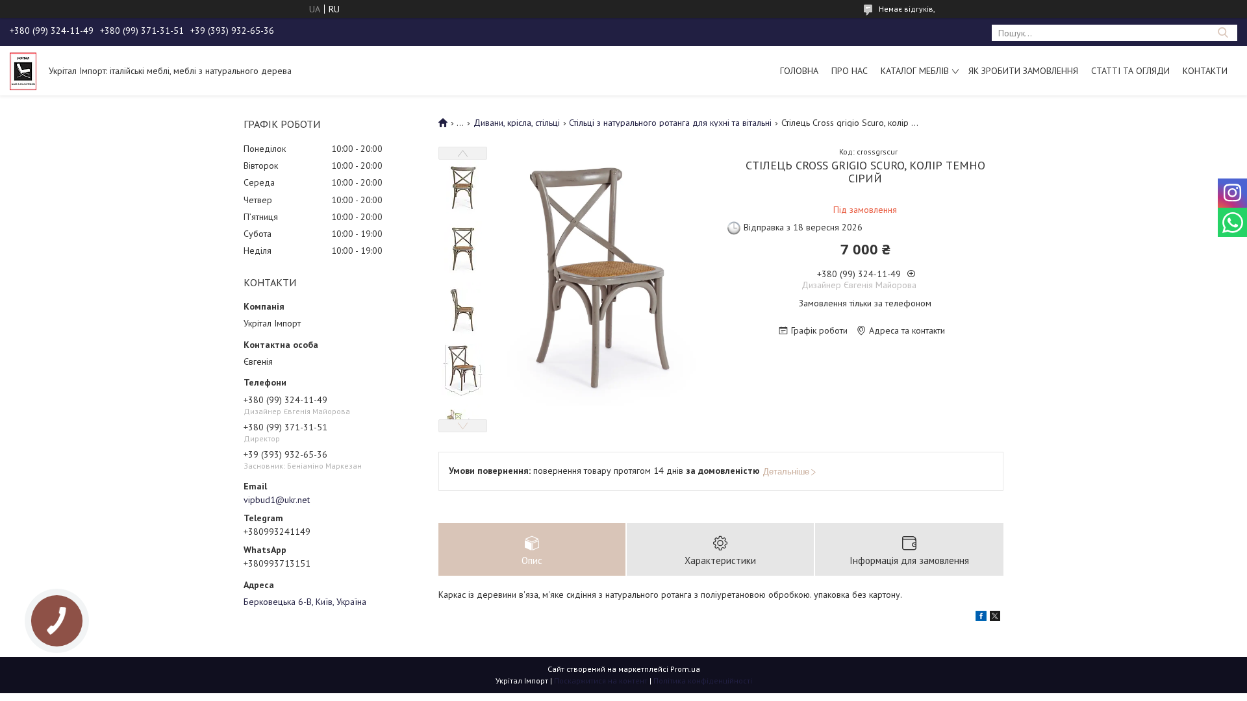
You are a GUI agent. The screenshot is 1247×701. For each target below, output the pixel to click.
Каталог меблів (915, 71)
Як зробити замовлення (1023, 71)
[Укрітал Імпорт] (23, 71)
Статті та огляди (1130, 71)
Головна (799, 71)
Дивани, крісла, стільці (516, 122)
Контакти (1205, 71)
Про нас (849, 71)
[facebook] (981, 618)
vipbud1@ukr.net (277, 500)
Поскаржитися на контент (601, 680)
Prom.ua (685, 669)
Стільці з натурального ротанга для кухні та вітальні (670, 122)
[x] (995, 618)
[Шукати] (1222, 33)
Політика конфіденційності (702, 680)
